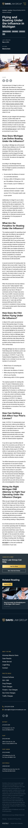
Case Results (6, 658)
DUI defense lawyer (10, 129)
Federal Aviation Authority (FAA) (14, 104)
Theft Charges (7, 686)
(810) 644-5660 (6, 738)
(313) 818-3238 (9, 706)
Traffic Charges (7, 696)
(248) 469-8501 (6, 766)
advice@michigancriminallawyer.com (15, 709)
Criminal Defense (6, 31)
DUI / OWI (5, 680)
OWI (4, 34)
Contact (5, 668)
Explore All (7, 584)
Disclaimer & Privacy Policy (14, 819)
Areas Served (7, 662)
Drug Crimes (15, 31)
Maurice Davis (6, 48)
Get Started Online (14, 570)
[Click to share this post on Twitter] (10, 80)
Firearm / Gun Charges (10, 690)
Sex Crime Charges (8, 693)
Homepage (4, 10)
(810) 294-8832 (6, 752)
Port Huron (6, 749)
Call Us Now (14, 566)
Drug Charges (7, 683)
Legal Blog (10, 10)
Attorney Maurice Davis (10, 655)
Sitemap (4, 819)
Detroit (4, 721)
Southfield (5, 763)
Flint (4, 735)
